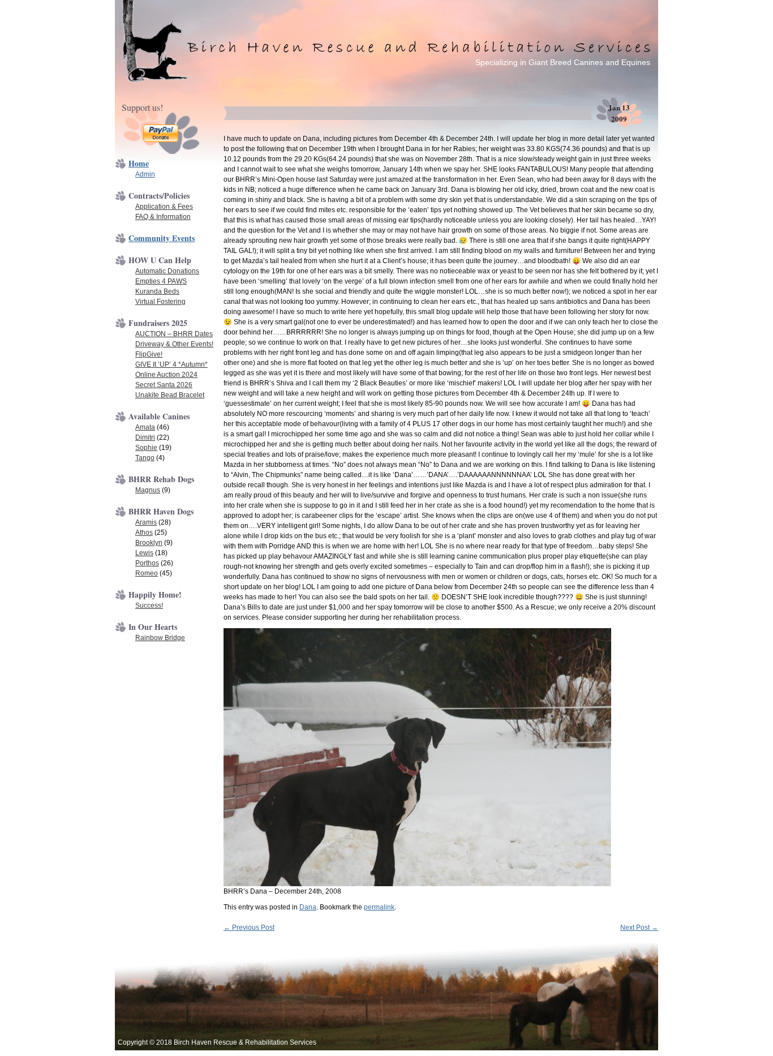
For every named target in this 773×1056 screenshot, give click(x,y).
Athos (144, 532)
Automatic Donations (167, 271)
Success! (149, 605)
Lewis (144, 553)
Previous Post (249, 927)
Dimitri (145, 437)
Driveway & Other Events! (174, 344)
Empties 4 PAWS (161, 281)
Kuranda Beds (157, 291)
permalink (379, 907)
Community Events (161, 238)
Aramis (146, 522)
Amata (145, 427)
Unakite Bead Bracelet (169, 395)
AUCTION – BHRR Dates (174, 334)
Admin (145, 174)
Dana (307, 907)
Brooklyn (148, 543)
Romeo (146, 573)
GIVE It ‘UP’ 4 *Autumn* (171, 364)
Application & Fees (164, 207)
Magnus (147, 490)
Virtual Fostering (160, 302)
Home (138, 163)
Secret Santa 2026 (163, 385)
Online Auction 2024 (166, 375)
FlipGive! (148, 354)
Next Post (639, 927)
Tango (144, 458)
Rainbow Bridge (160, 638)
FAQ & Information (163, 217)
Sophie (146, 448)
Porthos (147, 563)
